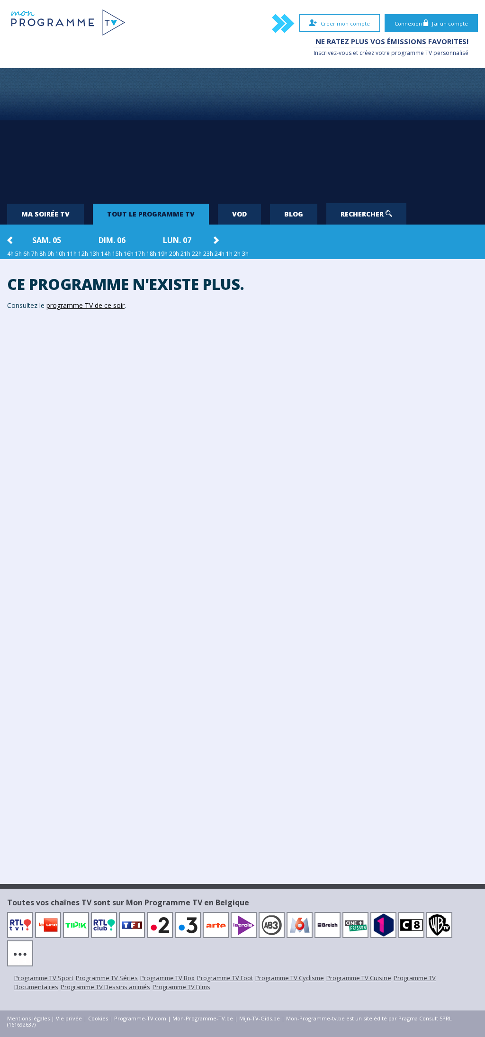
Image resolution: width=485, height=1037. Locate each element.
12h (83, 254)
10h (60, 254)
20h (174, 254)
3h (245, 254)
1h (229, 254)
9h (50, 254)
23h (208, 254)
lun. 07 (177, 240)
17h (140, 254)
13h (94, 254)
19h (163, 254)
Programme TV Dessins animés (105, 987)
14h (106, 254)
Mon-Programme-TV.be (202, 1018)
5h (18, 254)
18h (151, 254)
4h (10, 254)
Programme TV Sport (43, 978)
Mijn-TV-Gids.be (259, 1018)
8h (42, 254)
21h (185, 254)
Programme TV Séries (107, 978)
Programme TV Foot (225, 978)
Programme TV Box (167, 978)
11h (72, 254)
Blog (293, 213)
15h (117, 254)
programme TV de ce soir (85, 305)
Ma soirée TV (45, 213)
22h (197, 254)
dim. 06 (112, 240)
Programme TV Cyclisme (289, 978)
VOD (239, 213)
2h (237, 254)
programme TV (411, 53)
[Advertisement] (242, 132)
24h (220, 254)
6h (26, 254)
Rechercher (363, 213)
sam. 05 (46, 240)
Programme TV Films (181, 987)
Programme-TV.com (140, 1018)
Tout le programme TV (151, 213)
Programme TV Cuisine (358, 978)
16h (129, 254)
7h (34, 254)
